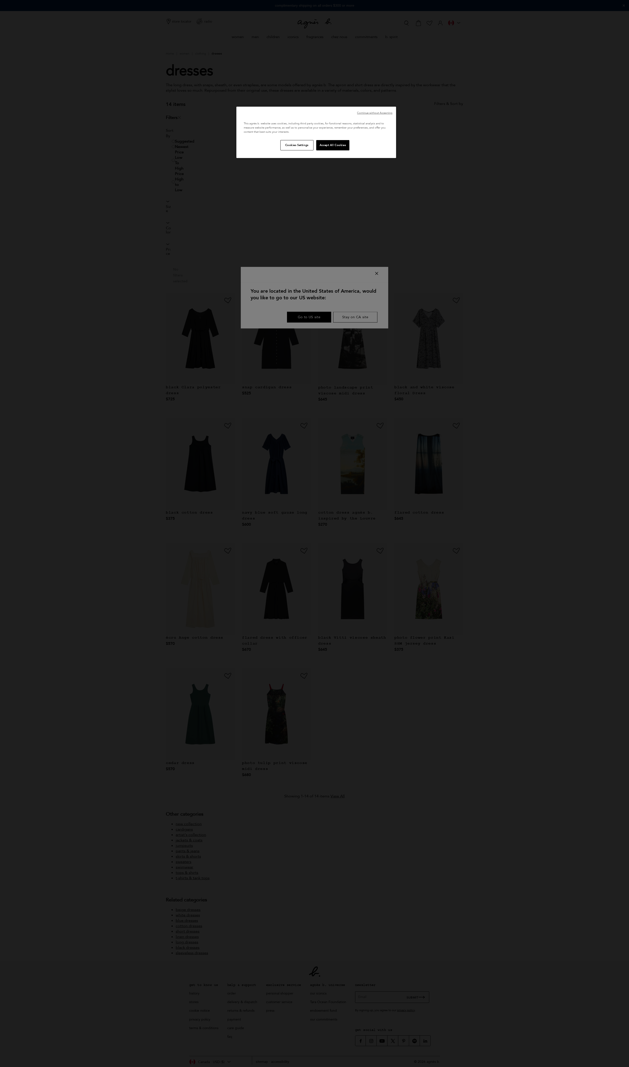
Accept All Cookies (333, 145)
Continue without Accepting (374, 113)
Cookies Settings (297, 145)
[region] (316, 132)
